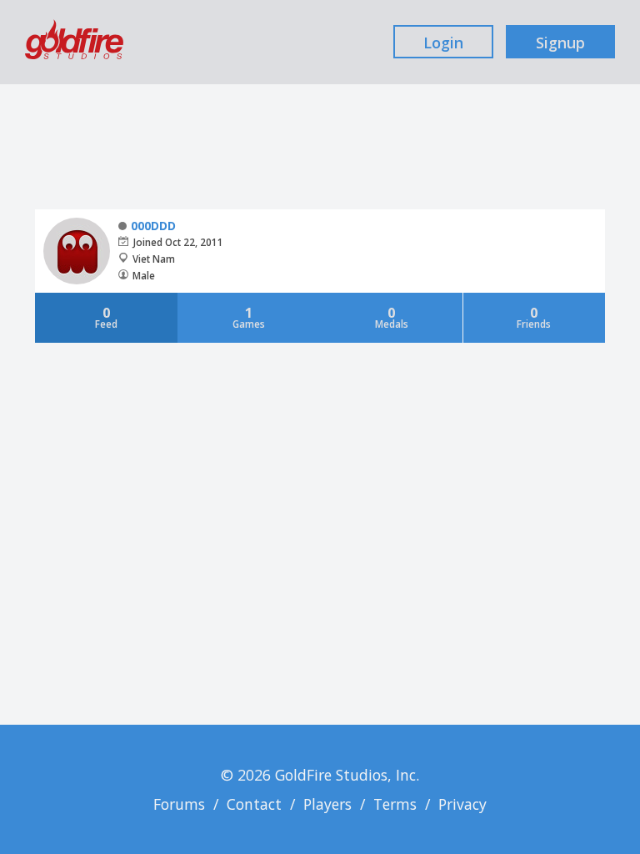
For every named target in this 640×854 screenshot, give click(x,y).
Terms (395, 804)
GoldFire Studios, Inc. (347, 775)
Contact (254, 804)
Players (327, 804)
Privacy (462, 804)
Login (443, 43)
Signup (560, 43)
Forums (179, 804)
